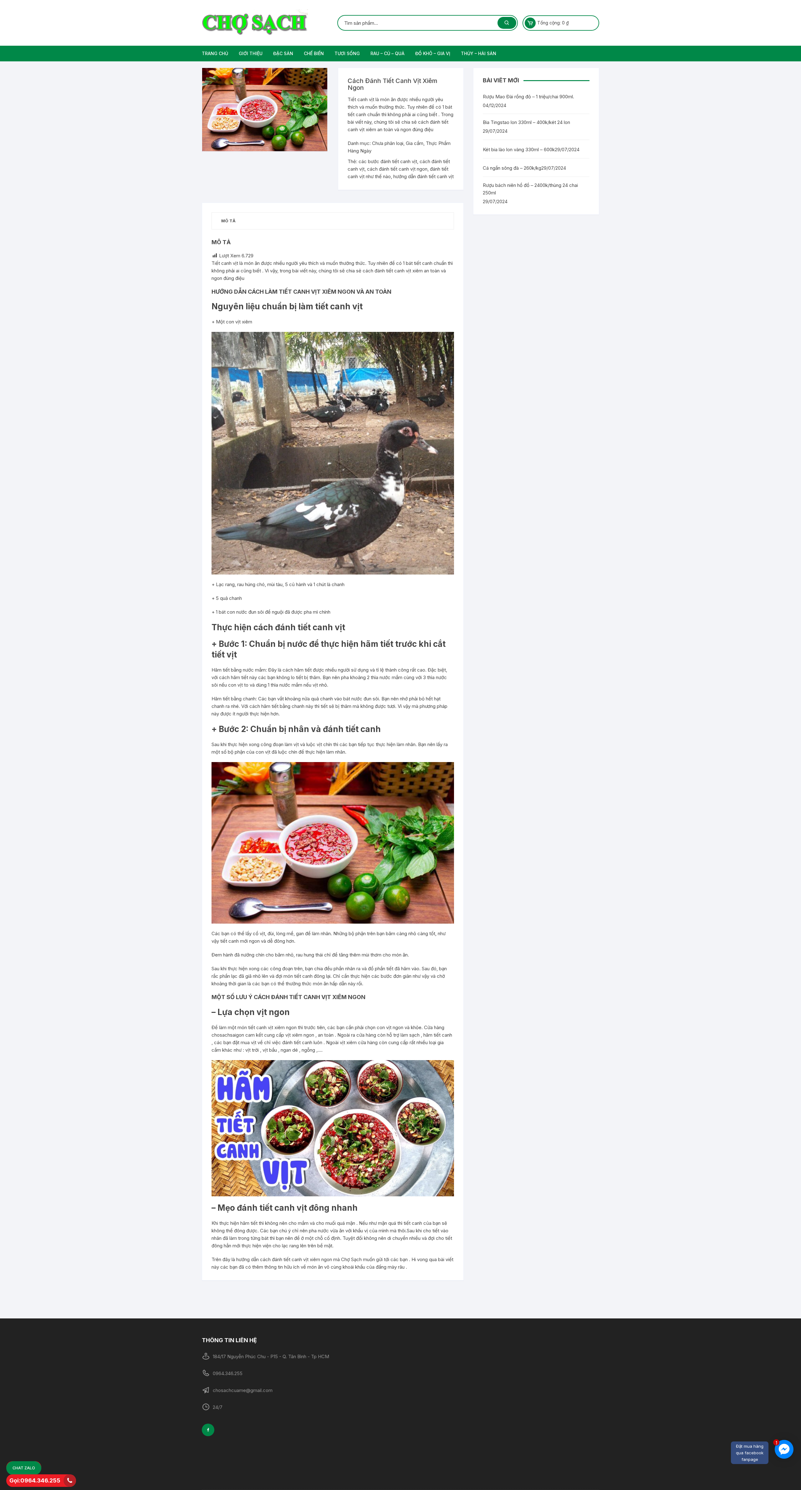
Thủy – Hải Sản (478, 53)
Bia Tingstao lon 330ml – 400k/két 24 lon (526, 122)
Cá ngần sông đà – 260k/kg (512, 168)
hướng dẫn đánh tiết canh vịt (423, 176)
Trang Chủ (215, 53)
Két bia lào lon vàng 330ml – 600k (519, 149)
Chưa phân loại (387, 143)
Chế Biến (314, 53)
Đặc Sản (283, 53)
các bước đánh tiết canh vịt (388, 161)
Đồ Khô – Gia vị (432, 53)
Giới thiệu (251, 53)
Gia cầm (414, 143)
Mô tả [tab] (228, 220)
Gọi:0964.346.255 (34, 1480)
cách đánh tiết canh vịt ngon (397, 169)
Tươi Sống (347, 53)
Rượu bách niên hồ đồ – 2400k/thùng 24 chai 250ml (530, 189)
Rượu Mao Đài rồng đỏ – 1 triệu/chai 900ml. (528, 97)
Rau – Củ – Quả (387, 53)
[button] (316, 79)
